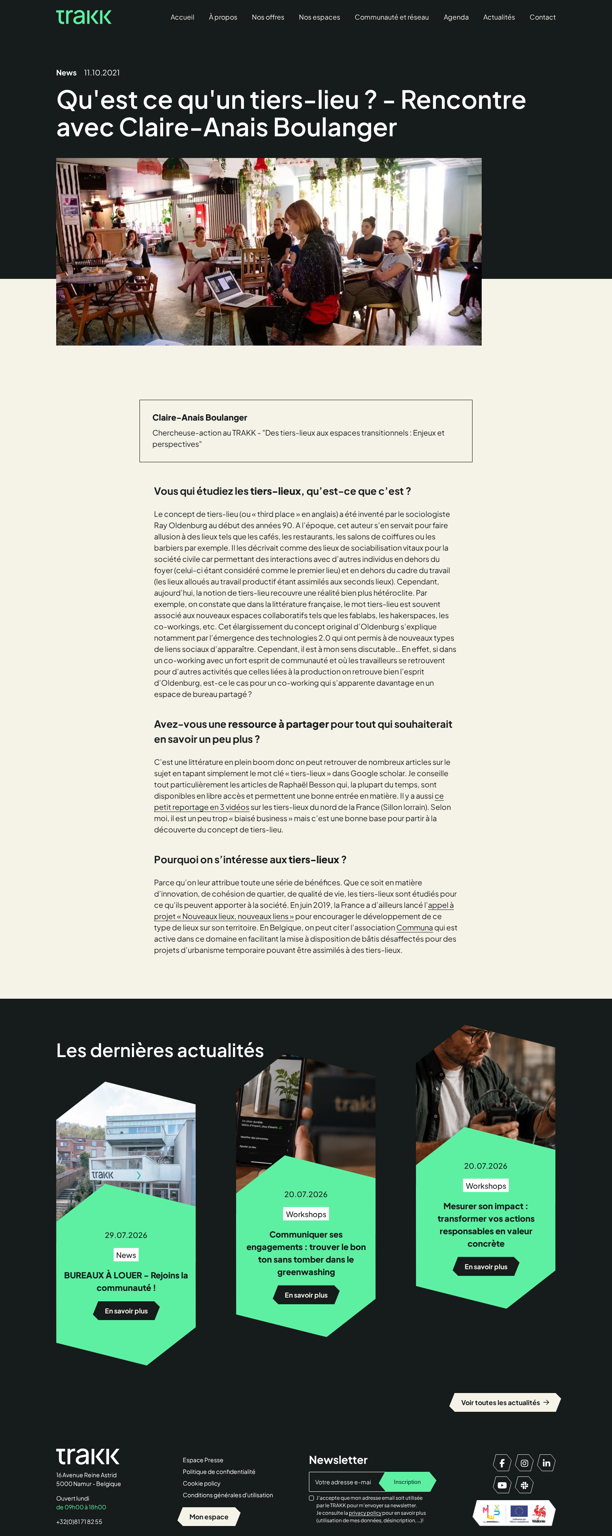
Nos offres (268, 17)
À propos (223, 17)
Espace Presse (203, 1459)
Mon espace (209, 1516)
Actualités (499, 17)
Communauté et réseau (392, 17)
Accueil (182, 17)
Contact (543, 17)
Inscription (407, 1481)
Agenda (456, 17)
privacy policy (365, 1513)
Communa (414, 927)
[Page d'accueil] (84, 17)
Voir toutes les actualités (505, 1402)
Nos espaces (319, 17)
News (66, 72)
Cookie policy (202, 1483)
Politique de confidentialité (219, 1471)
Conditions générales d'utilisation (228, 1494)
